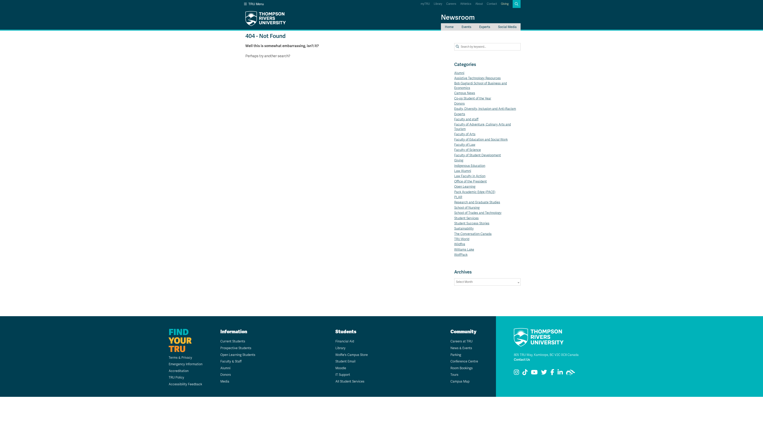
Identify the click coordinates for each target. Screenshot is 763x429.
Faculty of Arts (464, 134)
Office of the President (470, 182)
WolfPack (461, 255)
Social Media (507, 27)
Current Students (232, 341)
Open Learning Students (237, 355)
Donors (459, 104)
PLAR (458, 197)
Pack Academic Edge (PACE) (474, 192)
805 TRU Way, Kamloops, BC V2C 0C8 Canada (546, 355)
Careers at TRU (461, 341)
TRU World (461, 239)
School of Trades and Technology (478, 213)
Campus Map (460, 382)
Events (466, 27)
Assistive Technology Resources (477, 78)
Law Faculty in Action (469, 176)
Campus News (464, 93)
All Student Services (349, 382)
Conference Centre (464, 361)
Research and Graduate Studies (477, 202)
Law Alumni (462, 171)
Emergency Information (185, 364)
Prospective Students (235, 348)
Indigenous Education (469, 166)
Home (449, 27)
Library (438, 4)
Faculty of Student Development (477, 155)
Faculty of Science (467, 150)
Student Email (345, 361)
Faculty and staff (466, 119)
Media (224, 382)
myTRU (425, 4)
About (479, 4)
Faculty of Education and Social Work (481, 140)
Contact (492, 4)
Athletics (465, 4)
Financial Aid (344, 341)
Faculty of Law (464, 145)
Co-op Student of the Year (472, 98)
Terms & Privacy (180, 358)
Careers (451, 4)
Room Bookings (461, 368)
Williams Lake (464, 250)
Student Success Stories (471, 223)
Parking (455, 355)
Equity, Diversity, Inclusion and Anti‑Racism (485, 109)
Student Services (466, 218)
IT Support (342, 375)
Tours (454, 375)
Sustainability (464, 229)
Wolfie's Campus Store (351, 355)
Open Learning (464, 187)
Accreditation (179, 371)
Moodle (340, 368)
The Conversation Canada (473, 234)
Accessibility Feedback (185, 384)
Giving (505, 4)
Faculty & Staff (231, 361)
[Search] (457, 47)
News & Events (461, 348)
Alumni (459, 73)
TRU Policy (176, 378)
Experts (484, 27)
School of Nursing (467, 208)
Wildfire (459, 244)
